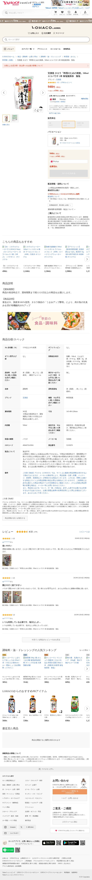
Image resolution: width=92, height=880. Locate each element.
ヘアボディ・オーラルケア (11, 798)
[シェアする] (35, 110)
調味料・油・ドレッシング (51, 57)
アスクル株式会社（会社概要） (12, 866)
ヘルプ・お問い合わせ (69, 798)
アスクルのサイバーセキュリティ (44, 861)
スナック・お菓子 (31, 785)
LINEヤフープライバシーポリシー (28, 872)
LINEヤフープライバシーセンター (51, 872)
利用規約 (67, 872)
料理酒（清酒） (8, 60)
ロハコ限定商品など (8, 780)
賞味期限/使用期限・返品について (60, 209)
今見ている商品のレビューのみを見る (46, 640)
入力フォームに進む (69, 822)
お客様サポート (25, 858)
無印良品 (28, 820)
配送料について (54, 196)
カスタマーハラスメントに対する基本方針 (46, 858)
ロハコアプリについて (23, 844)
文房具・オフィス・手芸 (33, 811)
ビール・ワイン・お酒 (32, 789)
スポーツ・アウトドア (9, 811)
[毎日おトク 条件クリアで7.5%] (46, 20)
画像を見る (6, 125)
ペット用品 (6, 807)
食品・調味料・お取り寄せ (27, 57)
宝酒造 (58, 79)
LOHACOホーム (8, 57)
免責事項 (74, 872)
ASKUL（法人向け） (64, 863)
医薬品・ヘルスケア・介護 (33, 802)
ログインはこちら (54, 113)
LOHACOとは (14, 858)
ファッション (29, 807)
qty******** (6, 542)
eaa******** (6, 618)
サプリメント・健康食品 (10, 802)
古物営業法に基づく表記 (29, 863)
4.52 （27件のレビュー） (65, 82)
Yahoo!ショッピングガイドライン (13, 875)
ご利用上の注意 (66, 858)
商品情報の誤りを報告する (15, 518)
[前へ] (3, 92)
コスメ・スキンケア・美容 (33, 780)
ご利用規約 (28, 861)
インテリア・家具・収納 (10, 816)
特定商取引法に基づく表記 (65, 861)
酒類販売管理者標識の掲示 (11, 863)
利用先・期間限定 (60, 101)
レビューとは (85, 532)
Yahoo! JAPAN (51, 8)
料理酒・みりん (70, 57)
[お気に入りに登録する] (41, 110)
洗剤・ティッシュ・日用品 (11, 794)
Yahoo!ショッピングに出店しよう (71, 8)
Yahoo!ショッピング (8, 872)
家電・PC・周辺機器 (31, 816)
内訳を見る (84, 98)
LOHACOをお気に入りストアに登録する (71, 830)
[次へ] (42, 92)
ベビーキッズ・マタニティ (33, 798)
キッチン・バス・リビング (33, 794)
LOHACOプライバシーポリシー (12, 861)
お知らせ (5, 858)
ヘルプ (87, 8)
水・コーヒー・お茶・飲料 (11, 789)
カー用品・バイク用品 (9, 820)
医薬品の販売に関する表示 (47, 863)
